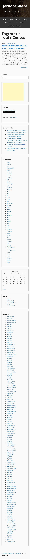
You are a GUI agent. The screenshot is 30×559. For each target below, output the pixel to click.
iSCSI (8, 197)
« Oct (4, 289)
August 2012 (10, 532)
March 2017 (10, 443)
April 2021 (9, 364)
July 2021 (9, 358)
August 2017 (10, 435)
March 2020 (10, 380)
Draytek (9, 182)
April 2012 (9, 538)
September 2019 (11, 392)
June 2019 (9, 395)
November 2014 (11, 488)
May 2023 (9, 326)
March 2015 (10, 480)
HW (6, 23)
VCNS (8, 253)
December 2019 (11, 386)
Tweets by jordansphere (9, 110)
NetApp (9, 211)
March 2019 (10, 399)
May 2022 (9, 338)
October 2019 (10, 390)
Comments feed (11, 303)
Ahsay (8, 162)
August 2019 (10, 394)
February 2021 (11, 368)
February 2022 (11, 344)
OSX (8, 223)
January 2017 (10, 447)
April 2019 (9, 397)
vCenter (9, 249)
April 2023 (9, 328)
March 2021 (10, 366)
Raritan (9, 235)
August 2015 (10, 470)
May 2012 (9, 536)
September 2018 (11, 411)
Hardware (9, 190)
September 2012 (11, 530)
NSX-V (8, 219)
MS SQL (9, 205)
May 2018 (9, 419)
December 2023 (11, 320)
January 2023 (10, 330)
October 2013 (10, 506)
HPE (8, 194)
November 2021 (11, 350)
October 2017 (10, 431)
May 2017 (9, 441)
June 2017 (9, 439)
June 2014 (9, 498)
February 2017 (11, 445)
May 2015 (9, 476)
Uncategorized (11, 247)
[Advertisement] (13, 92)
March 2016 (10, 461)
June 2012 (9, 534)
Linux (11, 23)
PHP (8, 227)
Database (9, 178)
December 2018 (11, 405)
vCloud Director (11, 251)
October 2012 (10, 528)
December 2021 (11, 348)
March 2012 (10, 540)
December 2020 (11, 372)
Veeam (9, 255)
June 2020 (9, 374)
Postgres (9, 229)
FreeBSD (9, 188)
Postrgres (9, 231)
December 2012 (11, 524)
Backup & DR (13, 20)
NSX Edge (9, 215)
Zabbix (9, 261)
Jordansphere (15, 5)
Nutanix (9, 221)
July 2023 (9, 324)
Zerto (8, 263)
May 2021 (9, 362)
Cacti (8, 170)
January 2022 (10, 346)
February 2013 (11, 520)
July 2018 (9, 415)
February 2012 (11, 541)
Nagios (9, 209)
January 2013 (10, 522)
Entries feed (10, 301)
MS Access (9, 203)
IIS (7, 195)
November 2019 (11, 388)
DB (20, 20)
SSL (8, 243)
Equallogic (10, 184)
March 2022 (10, 342)
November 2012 (11, 526)
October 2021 (10, 352)
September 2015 (11, 468)
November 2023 (11, 322)
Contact (18, 26)
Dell (8, 180)
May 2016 (9, 459)
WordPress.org (11, 305)
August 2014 (10, 494)
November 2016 (11, 451)
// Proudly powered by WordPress (11, 553)
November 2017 (11, 429)
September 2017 (11, 433)
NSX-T (8, 217)
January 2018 (10, 427)
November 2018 (11, 407)
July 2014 (9, 496)
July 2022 (9, 334)
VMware (22, 23)
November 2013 (11, 504)
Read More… (25, 67)
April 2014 (9, 500)
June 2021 (9, 360)
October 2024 (10, 317)
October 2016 (10, 453)
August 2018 (10, 413)
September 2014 (11, 492)
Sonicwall (9, 241)
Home (5, 20)
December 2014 (11, 486)
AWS (8, 166)
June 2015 (9, 474)
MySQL (9, 207)
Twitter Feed (13, 117)
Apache (9, 164)
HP (7, 192)
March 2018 (10, 423)
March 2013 (10, 518)
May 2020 (9, 376)
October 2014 (10, 490)
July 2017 (9, 437)
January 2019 (10, 403)
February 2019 (11, 401)
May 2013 (9, 514)
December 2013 (11, 502)
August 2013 (10, 508)
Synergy (9, 245)
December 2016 (11, 449)
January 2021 (10, 370)
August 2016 (10, 455)
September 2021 (11, 354)
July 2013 (9, 510)
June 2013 (9, 512)
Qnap (8, 233)
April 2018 (9, 421)
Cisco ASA (9, 172)
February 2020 (11, 382)
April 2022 (9, 340)
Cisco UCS (9, 174)
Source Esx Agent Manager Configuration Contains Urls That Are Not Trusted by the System (17, 140)
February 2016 (11, 463)
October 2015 (10, 466)
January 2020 (10, 384)
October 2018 (10, 409)
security (9, 239)
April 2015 (9, 478)
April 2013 (9, 516)
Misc (16, 23)
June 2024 (9, 319)
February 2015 (11, 482)
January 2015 (10, 484)
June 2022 (9, 336)
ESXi (8, 186)
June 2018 (9, 417)
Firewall (24, 20)
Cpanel (9, 176)
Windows (11, 26)
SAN (8, 237)
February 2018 (11, 425)
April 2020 (9, 378)
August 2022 (10, 332)
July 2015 (9, 472)
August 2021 (10, 356)
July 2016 (9, 457)
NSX (8, 213)
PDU (8, 225)
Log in (8, 299)
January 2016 (10, 465)
